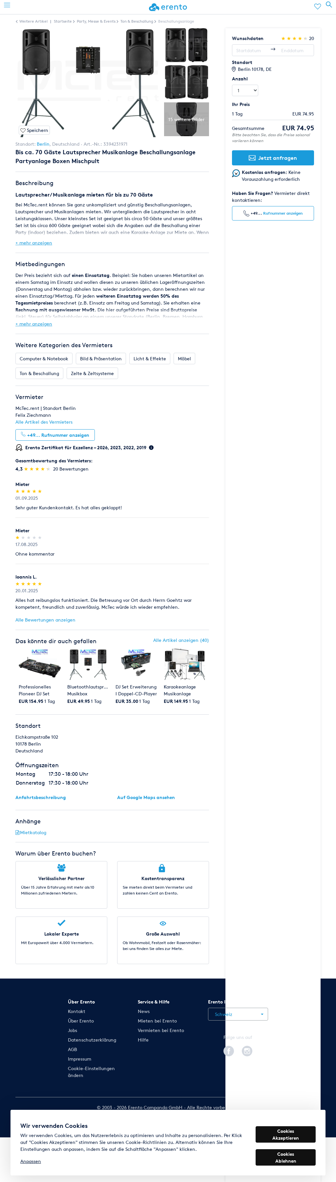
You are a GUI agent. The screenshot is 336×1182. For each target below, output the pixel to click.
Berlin (43, 144)
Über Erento (81, 1021)
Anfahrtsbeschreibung (40, 797)
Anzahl (240, 78)
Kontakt (76, 1011)
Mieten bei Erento (157, 1021)
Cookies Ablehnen (285, 1157)
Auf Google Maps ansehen (146, 797)
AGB (72, 1049)
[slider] (38, 468)
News (144, 1011)
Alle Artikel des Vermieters (44, 422)
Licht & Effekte (150, 358)
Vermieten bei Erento (161, 1030)
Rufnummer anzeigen (283, 213)
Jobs (72, 1030)
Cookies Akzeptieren (285, 1134)
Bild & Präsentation (101, 358)
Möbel (184, 358)
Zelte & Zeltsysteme (92, 373)
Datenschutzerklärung (92, 1040)
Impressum (79, 1059)
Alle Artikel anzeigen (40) (181, 640)
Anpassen (30, 1161)
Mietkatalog (33, 832)
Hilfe (143, 1040)
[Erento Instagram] (247, 1050)
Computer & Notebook (44, 358)
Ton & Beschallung (39, 373)
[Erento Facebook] (228, 1050)
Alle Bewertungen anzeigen (45, 620)
